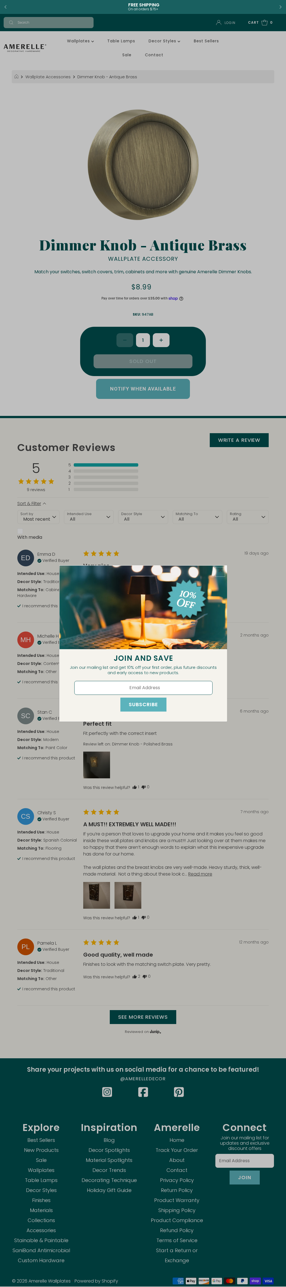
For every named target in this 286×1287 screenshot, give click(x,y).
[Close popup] (220, 572)
